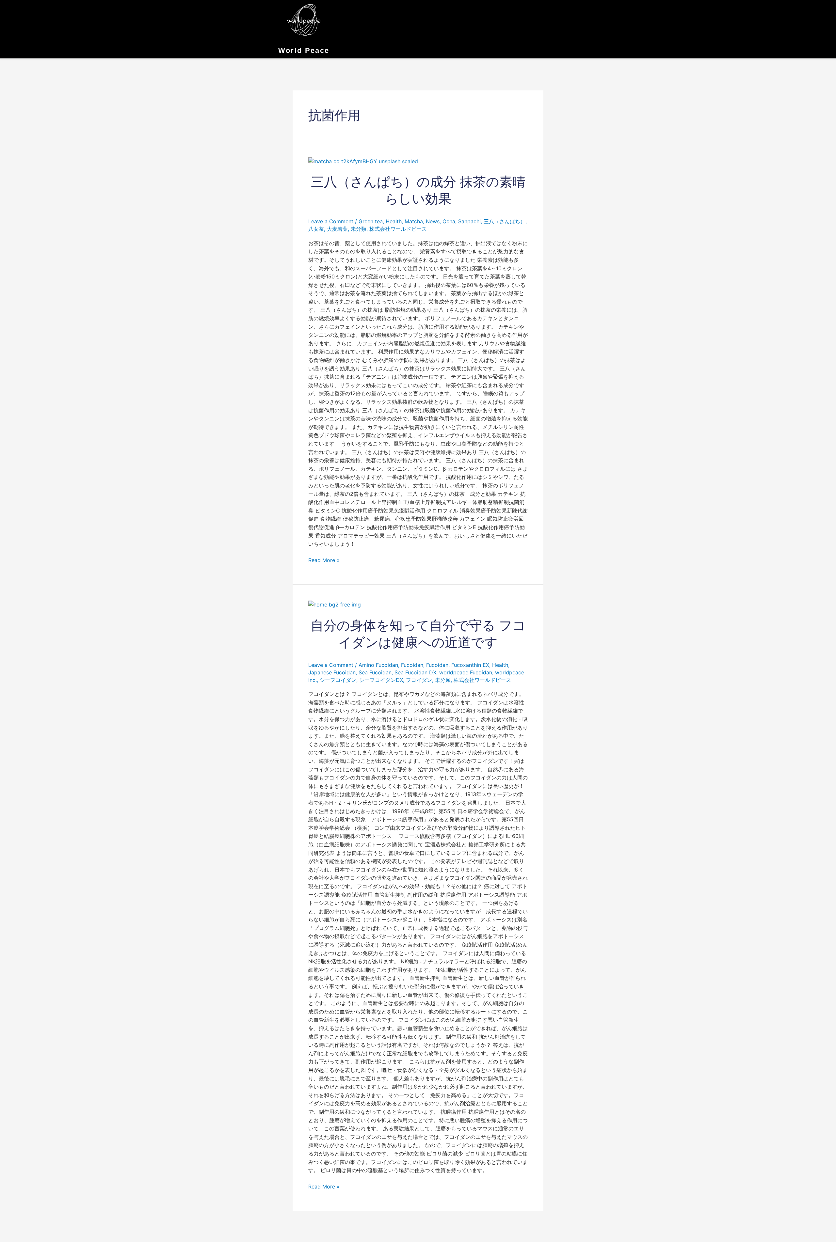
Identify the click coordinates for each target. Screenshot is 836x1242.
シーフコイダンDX (381, 680)
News (433, 221)
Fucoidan (412, 665)
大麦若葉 (337, 229)
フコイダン (419, 680)
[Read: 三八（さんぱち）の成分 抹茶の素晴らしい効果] (363, 161)
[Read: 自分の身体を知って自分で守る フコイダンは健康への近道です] (334, 604)
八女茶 (316, 229)
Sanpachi (469, 221)
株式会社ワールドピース (398, 229)
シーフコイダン (338, 680)
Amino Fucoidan (378, 665)
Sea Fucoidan (375, 672)
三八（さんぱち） (504, 221)
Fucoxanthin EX (470, 665)
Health (394, 221)
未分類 (358, 229)
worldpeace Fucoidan (465, 672)
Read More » (324, 559)
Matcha (414, 221)
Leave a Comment (330, 221)
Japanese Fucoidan (332, 672)
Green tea (371, 221)
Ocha (448, 221)
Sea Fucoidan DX (415, 672)
